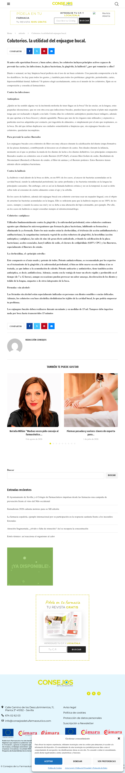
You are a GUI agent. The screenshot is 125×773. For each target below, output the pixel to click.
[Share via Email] (51, 51)
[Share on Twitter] (37, 51)
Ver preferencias (107, 761)
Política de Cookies (55, 768)
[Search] (116, 4)
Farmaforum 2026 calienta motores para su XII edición (33, 508)
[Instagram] (99, 693)
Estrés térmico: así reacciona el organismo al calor (31, 536)
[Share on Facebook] (30, 51)
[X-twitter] (93, 693)
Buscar (10, 470)
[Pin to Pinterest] (44, 51)
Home (9, 33)
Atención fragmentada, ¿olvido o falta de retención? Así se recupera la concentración (47, 528)
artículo (22, 33)
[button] (118, 738)
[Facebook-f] (88, 693)
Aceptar (48, 761)
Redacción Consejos (35, 340)
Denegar (77, 761)
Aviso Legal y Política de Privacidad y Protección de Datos (86, 768)
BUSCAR (84, 20)
